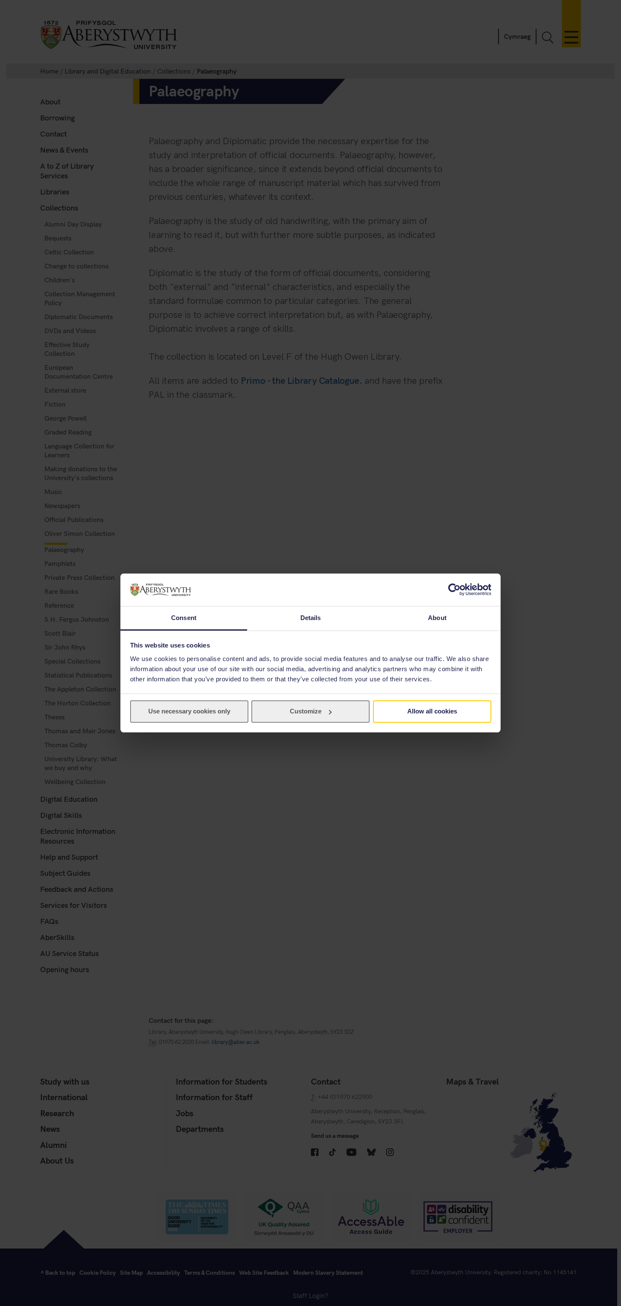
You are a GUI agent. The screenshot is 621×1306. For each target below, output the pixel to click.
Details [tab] (310, 617)
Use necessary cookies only (189, 711)
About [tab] (437, 617)
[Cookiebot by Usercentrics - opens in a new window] (454, 589)
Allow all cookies (432, 711)
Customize (305, 711)
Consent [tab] (183, 617)
